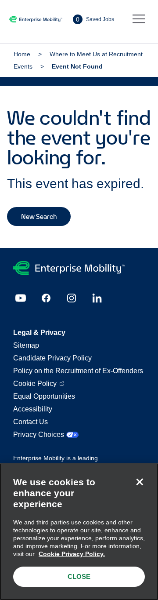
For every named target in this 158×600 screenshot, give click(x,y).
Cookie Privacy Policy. (72, 553)
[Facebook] (46, 298)
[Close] (139, 481)
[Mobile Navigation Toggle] (138, 19)
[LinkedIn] (97, 298)
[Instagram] (71, 298)
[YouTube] (20, 298)
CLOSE (79, 576)
